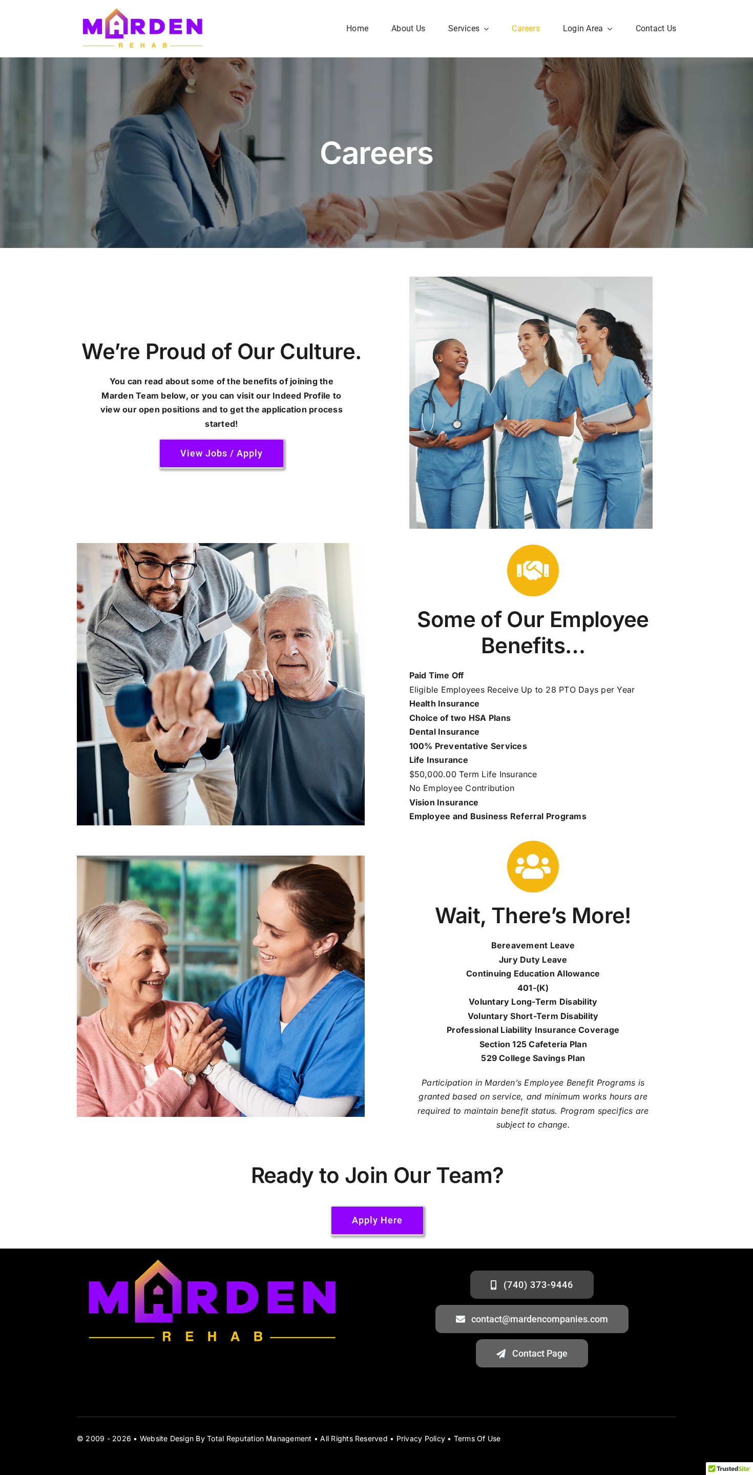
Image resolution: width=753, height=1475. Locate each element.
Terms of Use (477, 1438)
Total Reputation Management (259, 1438)
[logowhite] (142, 9)
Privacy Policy (420, 1438)
